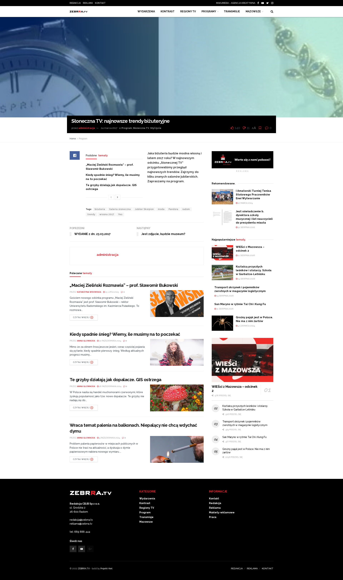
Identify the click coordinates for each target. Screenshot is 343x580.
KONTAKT (100, 3)
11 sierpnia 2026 (246, 255)
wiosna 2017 (107, 214)
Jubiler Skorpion (144, 209)
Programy (209, 11)
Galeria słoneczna (120, 209)
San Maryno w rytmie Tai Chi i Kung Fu (240, 304)
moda (161, 209)
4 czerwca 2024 (246, 326)
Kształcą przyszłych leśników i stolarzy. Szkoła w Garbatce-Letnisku (254, 270)
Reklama (215, 507)
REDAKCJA (75, 3)
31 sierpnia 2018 (246, 227)
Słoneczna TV (141, 128)
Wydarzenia (146, 11)
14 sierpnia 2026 (246, 279)
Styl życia (155, 128)
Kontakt (214, 498)
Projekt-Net (106, 568)
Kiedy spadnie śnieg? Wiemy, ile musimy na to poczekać (125, 334)
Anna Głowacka (86, 341)
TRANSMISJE (232, 11)
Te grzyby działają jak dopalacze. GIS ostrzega (115, 379)
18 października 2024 (110, 386)
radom (186, 209)
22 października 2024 (110, 341)
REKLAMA (88, 3)
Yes (120, 214)
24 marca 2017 (109, 128)
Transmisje (146, 517)
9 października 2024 (109, 438)
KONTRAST (168, 11)
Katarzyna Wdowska (89, 292)
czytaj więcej (81, 317)
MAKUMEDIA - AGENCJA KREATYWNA (236, 3)
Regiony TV (188, 11)
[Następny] (117, 197)
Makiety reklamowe (222, 512)
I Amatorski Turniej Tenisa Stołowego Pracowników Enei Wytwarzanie (253, 194)
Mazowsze (253, 11)
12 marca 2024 (245, 203)
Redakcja (215, 503)
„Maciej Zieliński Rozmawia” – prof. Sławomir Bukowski (124, 285)
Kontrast (144, 503)
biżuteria (100, 209)
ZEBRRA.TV (84, 568)
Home (73, 138)
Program (126, 128)
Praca (212, 517)
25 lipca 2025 (112, 292)
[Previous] (111, 197)
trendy (91, 214)
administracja (86, 128)
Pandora (173, 209)
